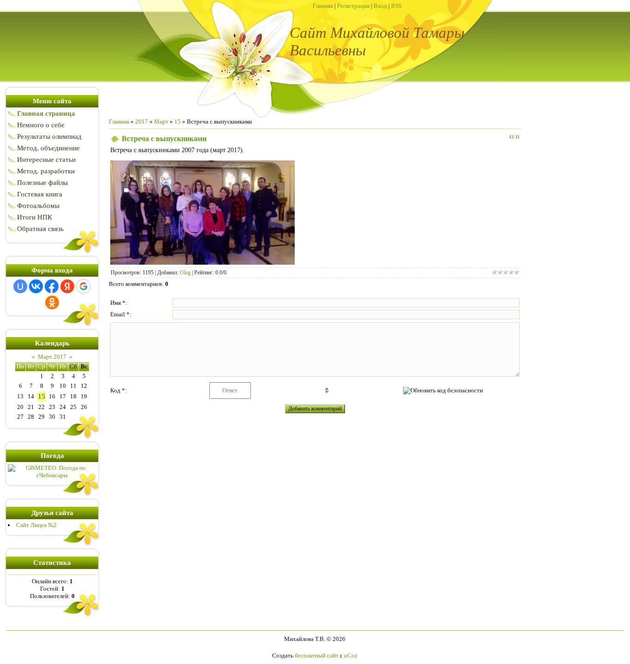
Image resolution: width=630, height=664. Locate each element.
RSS (396, 5)
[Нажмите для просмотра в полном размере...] (202, 262)
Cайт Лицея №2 (36, 525)
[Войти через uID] (20, 286)
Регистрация (353, 5)
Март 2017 (52, 356)
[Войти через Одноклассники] (52, 302)
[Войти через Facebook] (52, 286)
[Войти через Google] (83, 286)
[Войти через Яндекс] (67, 286)
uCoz (350, 655)
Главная (323, 5)
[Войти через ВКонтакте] (36, 286)
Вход (380, 5)
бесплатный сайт (317, 655)
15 (41, 396)
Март (161, 121)
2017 (141, 121)
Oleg (185, 272)
